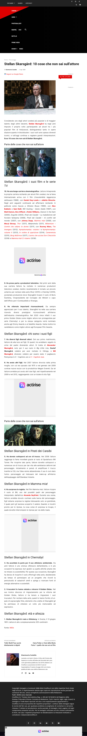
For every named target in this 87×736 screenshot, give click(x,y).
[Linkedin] (48, 75)
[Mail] (33, 672)
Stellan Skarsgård (36, 124)
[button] (25, 30)
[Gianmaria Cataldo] (13, 663)
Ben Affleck (20, 212)
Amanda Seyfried (31, 495)
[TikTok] (79, 1)
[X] (76, 5)
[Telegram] (53, 75)
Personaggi (12, 60)
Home (6, 60)
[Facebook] (72, 1)
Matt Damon (9, 212)
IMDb (12, 628)
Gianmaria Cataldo (11, 69)
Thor (19, 224)
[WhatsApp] (43, 75)
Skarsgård (8, 348)
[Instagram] (75, 1)
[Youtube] (80, 5)
